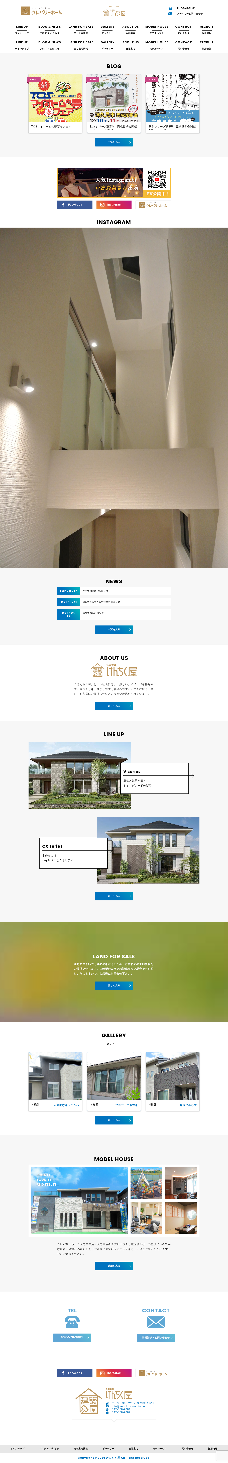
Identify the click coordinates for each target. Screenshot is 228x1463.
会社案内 (133, 1448)
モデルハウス (160, 1448)
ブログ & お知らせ (49, 1448)
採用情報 (212, 1448)
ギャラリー (108, 1448)
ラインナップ (18, 1448)
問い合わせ (187, 1448)
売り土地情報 (81, 1448)
